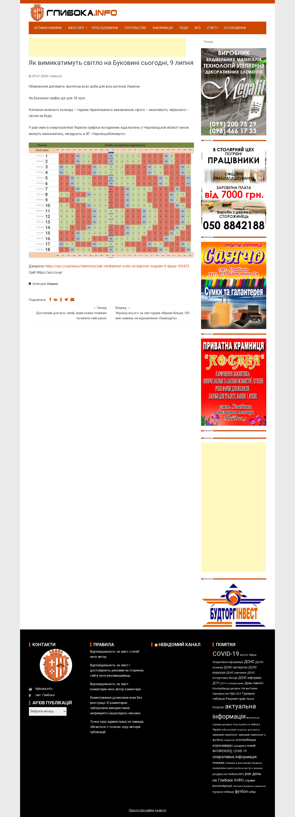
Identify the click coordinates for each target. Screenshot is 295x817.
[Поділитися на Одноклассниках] (61, 299)
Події (183, 28)
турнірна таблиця (223, 791)
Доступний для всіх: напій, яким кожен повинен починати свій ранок (71, 313)
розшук (258, 768)
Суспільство (135, 28)
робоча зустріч (244, 768)
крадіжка (240, 745)
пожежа (218, 763)
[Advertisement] (107, 47)
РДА (232, 693)
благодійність (241, 724)
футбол (241, 791)
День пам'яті (253, 683)
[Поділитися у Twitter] (66, 299)
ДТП (216, 683)
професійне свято (223, 768)
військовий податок (234, 729)
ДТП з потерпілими (232, 683)
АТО (198, 28)
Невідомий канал (179, 644)
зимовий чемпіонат (225, 734)
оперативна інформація (235, 756)
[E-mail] (72, 299)
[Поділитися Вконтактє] (55, 299)
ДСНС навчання (236, 672)
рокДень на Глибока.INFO (228, 774)
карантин (229, 740)
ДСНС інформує (250, 678)
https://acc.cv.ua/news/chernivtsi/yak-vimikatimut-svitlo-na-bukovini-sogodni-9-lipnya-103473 (117, 266)
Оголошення (235, 28)
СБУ (238, 693)
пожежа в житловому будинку (243, 762)
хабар (252, 791)
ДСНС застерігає (235, 667)
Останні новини (48, 28)
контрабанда (246, 740)
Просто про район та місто (147, 810)
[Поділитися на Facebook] (50, 299)
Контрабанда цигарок (227, 688)
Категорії (76, 28)
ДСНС (249, 662)
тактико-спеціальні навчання (249, 786)
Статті (212, 28)
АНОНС (244, 655)
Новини (52, 284)
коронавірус (223, 745)
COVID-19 (226, 653)
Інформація (163, 28)
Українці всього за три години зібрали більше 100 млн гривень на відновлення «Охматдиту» (152, 313)
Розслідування (105, 28)
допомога (253, 729)
